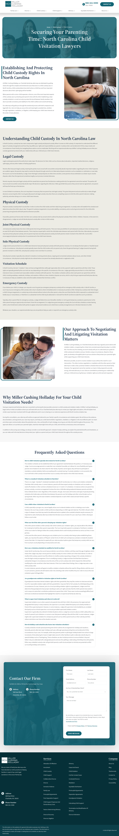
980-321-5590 (91, 3)
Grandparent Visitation (75, 798)
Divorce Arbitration (74, 815)
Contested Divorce (74, 779)
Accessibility (112, 783)
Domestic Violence (48, 787)
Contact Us (107, 4)
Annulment (46, 767)
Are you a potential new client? (75, 688)
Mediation (72, 783)
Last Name (90, 670)
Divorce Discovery (48, 815)
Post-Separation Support (50, 798)
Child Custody (41, 11)
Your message (70, 697)
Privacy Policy (80, 726)
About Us (104, 11)
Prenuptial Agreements (50, 794)
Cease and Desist (74, 767)
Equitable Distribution (87, 11)
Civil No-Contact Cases (75, 775)
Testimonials (112, 771)
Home (48, 27)
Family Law (13, 11)
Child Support (57, 11)
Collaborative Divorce (49, 779)
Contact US (10, 119)
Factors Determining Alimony (51, 809)
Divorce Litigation (48, 818)
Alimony (70, 11)
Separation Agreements (76, 794)
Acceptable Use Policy (71, 721)
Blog (110, 767)
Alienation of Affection (50, 764)
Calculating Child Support (76, 803)
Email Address (70, 679)
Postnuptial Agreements (76, 790)
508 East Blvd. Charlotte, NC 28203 (11, 797)
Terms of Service (92, 726)
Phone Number (91, 679)
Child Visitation (73, 771)
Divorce (27, 11)
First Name (69, 670)
